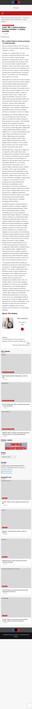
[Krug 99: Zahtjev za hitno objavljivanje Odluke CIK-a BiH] (16, 490)
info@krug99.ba (8, 471)
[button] (2, 13)
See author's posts (22, 323)
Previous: (14, 339)
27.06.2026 (5, 379)
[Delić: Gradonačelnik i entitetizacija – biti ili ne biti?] (16, 364)
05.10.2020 (5, 33)
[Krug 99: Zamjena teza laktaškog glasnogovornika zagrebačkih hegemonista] (16, 578)
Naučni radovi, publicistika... (8, 25)
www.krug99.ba (8, 473)
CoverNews (23, 634)
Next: (21, 344)
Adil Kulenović (22, 318)
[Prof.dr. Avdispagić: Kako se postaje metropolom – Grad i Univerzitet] (16, 392)
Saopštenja (5, 498)
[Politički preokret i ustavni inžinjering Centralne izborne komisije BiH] (16, 549)
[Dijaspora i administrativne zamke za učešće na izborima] (16, 519)
